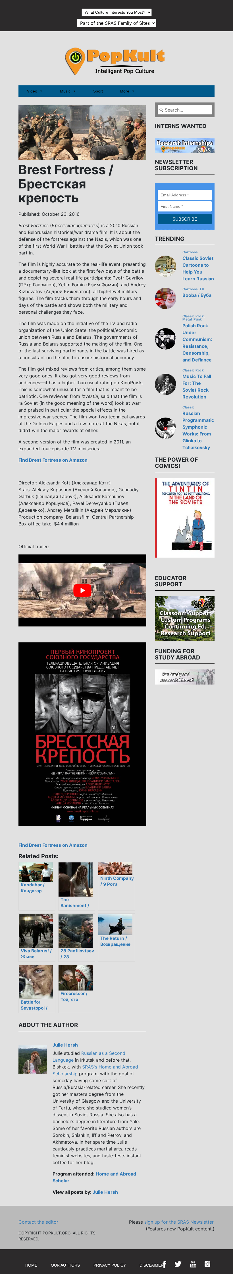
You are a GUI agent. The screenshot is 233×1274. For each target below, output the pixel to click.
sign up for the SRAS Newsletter (178, 1222)
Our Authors (65, 1265)
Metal (187, 319)
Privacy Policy (109, 1265)
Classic (188, 407)
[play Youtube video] (82, 590)
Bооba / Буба (196, 295)
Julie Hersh (65, 1045)
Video (32, 91)
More (124, 91)
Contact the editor (38, 1222)
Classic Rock (193, 316)
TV (201, 289)
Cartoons (190, 252)
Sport (98, 91)
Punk (198, 319)
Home (31, 1265)
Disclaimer (152, 1265)
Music (65, 91)
